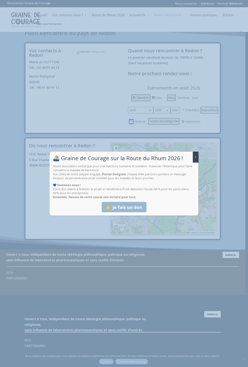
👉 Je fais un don (124, 207)
